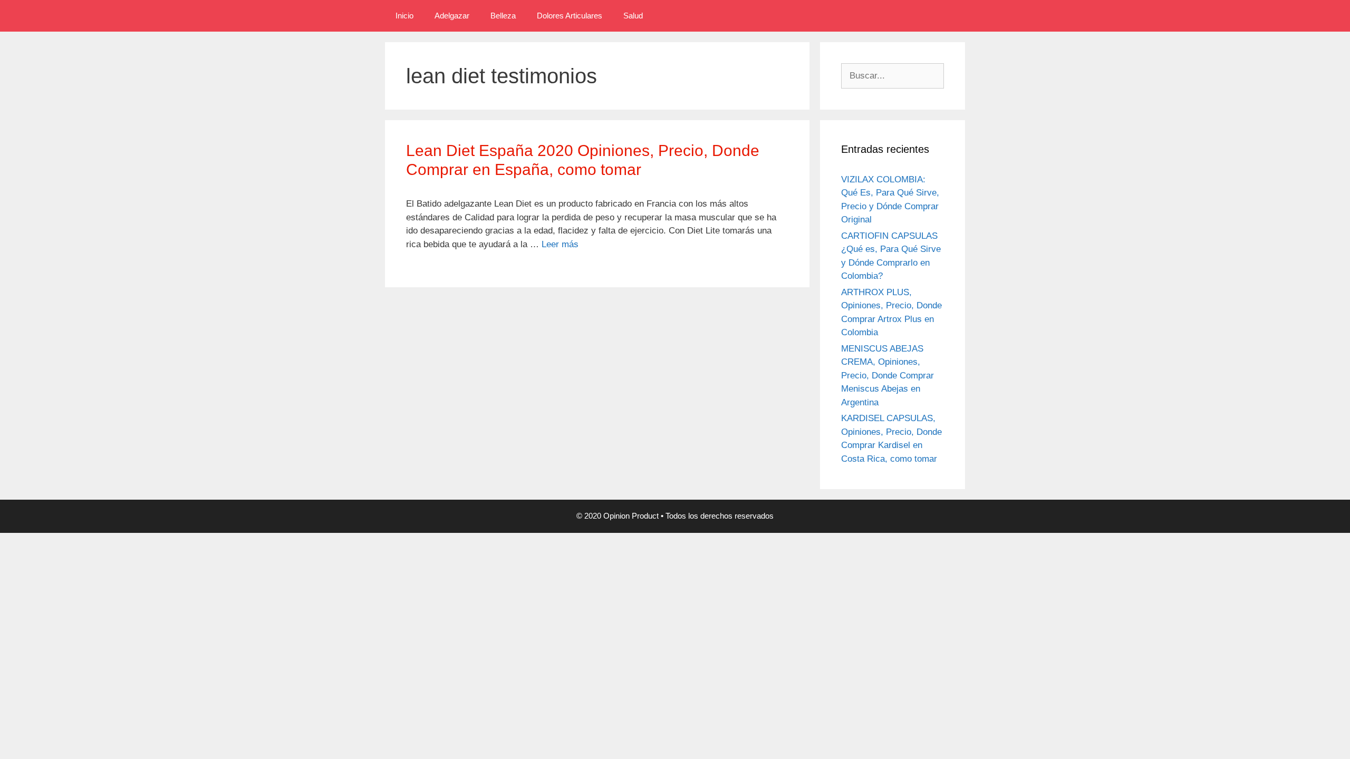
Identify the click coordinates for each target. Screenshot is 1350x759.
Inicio (404, 15)
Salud (633, 15)
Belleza (503, 15)
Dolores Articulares (569, 15)
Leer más (560, 244)
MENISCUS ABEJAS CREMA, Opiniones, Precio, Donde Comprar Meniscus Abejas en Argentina (887, 375)
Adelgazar (452, 15)
